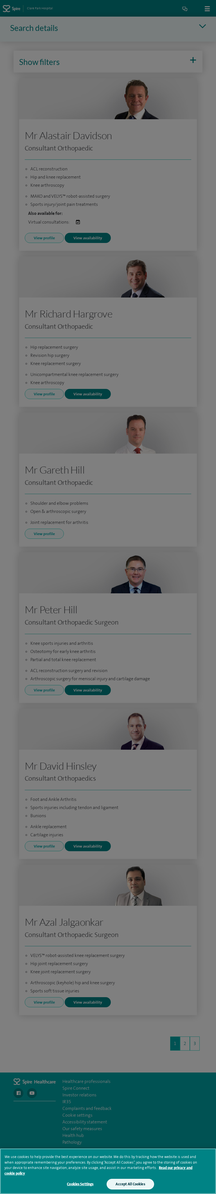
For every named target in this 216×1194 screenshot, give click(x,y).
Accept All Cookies (130, 1184)
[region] (108, 1171)
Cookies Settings (80, 1184)
